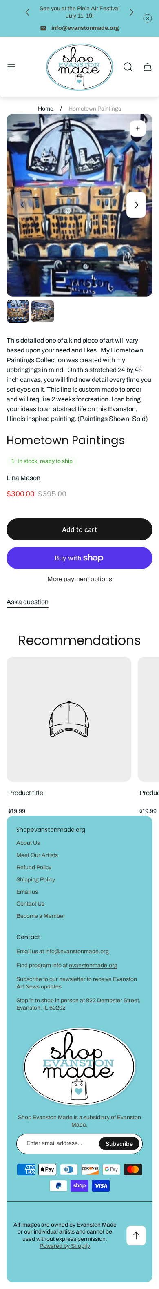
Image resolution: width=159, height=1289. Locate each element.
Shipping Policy (35, 880)
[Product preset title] (69, 719)
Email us (27, 892)
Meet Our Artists (37, 855)
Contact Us (30, 904)
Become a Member (40, 916)
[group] (18, 311)
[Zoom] (138, 128)
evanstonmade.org (93, 965)
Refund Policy (33, 867)
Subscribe (119, 1143)
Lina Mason (23, 477)
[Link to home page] (79, 1067)
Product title (25, 792)
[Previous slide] (28, 12)
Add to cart (79, 529)
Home (45, 109)
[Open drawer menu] (11, 67)
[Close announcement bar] (147, 18)
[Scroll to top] (136, 1235)
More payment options (79, 579)
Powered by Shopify (65, 1246)
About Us (28, 843)
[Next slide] (131, 12)
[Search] (128, 67)
